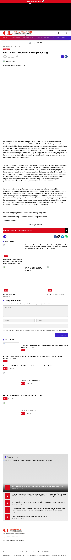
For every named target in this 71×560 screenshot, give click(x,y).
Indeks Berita (19, 552)
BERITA (6, 255)
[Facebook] (55, 236)
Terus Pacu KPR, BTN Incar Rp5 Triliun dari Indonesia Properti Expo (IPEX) (57, 246)
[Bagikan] (66, 56)
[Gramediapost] (17, 33)
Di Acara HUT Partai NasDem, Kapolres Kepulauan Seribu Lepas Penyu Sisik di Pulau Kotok (13, 261)
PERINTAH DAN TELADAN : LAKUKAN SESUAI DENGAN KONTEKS (33, 269)
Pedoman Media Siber (33, 552)
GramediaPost (11, 56)
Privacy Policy (7, 552)
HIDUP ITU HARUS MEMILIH (55, 294)
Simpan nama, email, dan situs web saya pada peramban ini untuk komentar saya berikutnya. (36, 330)
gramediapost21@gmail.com (15, 540)
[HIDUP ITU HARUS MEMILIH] (57, 279)
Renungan (6, 49)
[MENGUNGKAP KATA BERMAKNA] (13, 279)
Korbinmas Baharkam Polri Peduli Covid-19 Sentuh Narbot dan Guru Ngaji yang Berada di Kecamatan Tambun (35, 246)
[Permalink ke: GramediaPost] (5, 56)
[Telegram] (62, 236)
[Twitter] (58, 236)
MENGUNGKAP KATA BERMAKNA (9, 295)
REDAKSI (46, 552)
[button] (58, 33)
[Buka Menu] (62, 33)
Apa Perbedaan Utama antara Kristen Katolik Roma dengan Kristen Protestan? (38, 502)
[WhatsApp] (66, 236)
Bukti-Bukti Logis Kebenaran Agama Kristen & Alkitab (29, 516)
